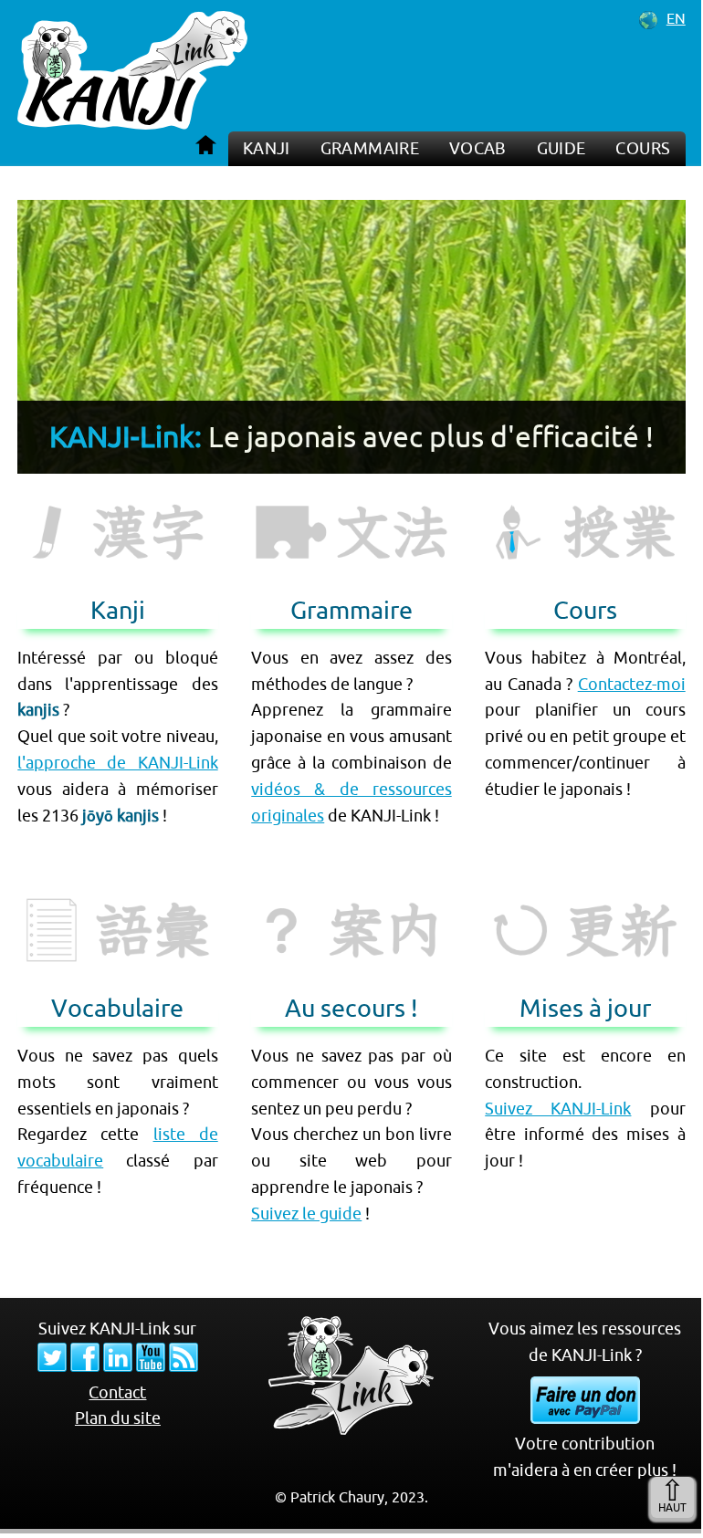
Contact (117, 1392)
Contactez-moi (632, 684)
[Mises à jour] (585, 942)
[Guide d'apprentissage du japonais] (351, 942)
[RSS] (183, 1366)
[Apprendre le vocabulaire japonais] (117, 942)
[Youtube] (150, 1366)
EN (676, 18)
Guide (561, 148)
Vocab (478, 148)
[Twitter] (52, 1366)
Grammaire (369, 148)
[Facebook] (85, 1366)
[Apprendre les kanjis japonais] (117, 544)
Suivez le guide (306, 1213)
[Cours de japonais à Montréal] (585, 544)
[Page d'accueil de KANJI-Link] (132, 124)
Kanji (266, 148)
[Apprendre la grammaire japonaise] (351, 544)
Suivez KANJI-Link (558, 1108)
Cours (642, 148)
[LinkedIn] (117, 1366)
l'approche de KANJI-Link (117, 762)
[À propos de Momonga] (351, 1429)
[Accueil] (207, 144)
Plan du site (118, 1418)
